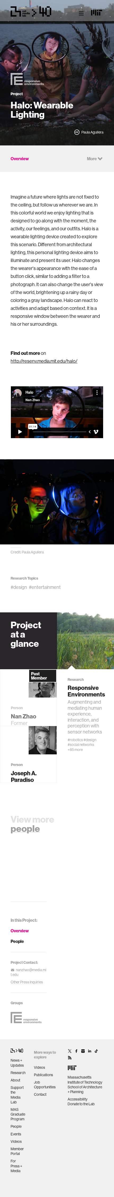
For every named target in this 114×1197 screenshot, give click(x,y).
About (15, 1080)
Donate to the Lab (81, 1104)
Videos (16, 1141)
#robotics (75, 739)
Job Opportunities (45, 1084)
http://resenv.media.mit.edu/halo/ (44, 361)
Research (18, 1072)
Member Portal (17, 1151)
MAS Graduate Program (18, 1114)
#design (19, 587)
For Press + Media (16, 1166)
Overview (20, 930)
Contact (40, 1094)
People (17, 941)
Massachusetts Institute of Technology (85, 1079)
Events (16, 1134)
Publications (43, 1074)
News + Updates (17, 1062)
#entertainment (45, 587)
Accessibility (77, 1099)
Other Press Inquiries (27, 982)
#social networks (81, 744)
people (25, 828)
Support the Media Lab (17, 1094)
